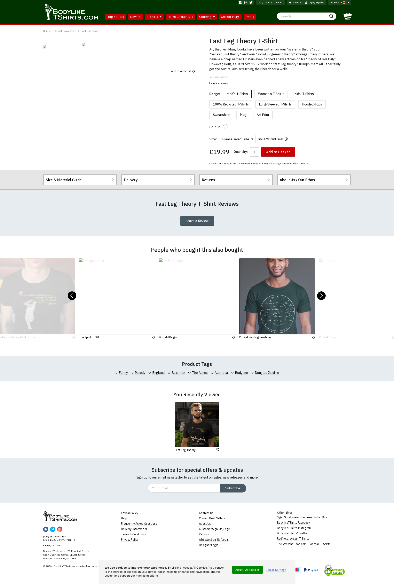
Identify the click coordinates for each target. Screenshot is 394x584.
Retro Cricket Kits (180, 17)
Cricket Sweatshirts (65, 30)
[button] (72, 295)
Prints (250, 17)
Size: (213, 139)
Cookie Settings (276, 570)
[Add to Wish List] (217, 449)
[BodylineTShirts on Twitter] (251, 2)
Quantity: (241, 152)
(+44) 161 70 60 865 (54, 536)
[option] (60, 46)
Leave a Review (197, 221)
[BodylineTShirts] (60, 516)
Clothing (205, 17)
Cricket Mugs (230, 17)
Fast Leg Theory (90, 30)
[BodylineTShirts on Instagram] (246, 2)
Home (46, 30)
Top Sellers (115, 17)
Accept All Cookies (247, 570)
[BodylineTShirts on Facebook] (240, 2)
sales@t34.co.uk (52, 545)
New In (135, 17)
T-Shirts (153, 17)
